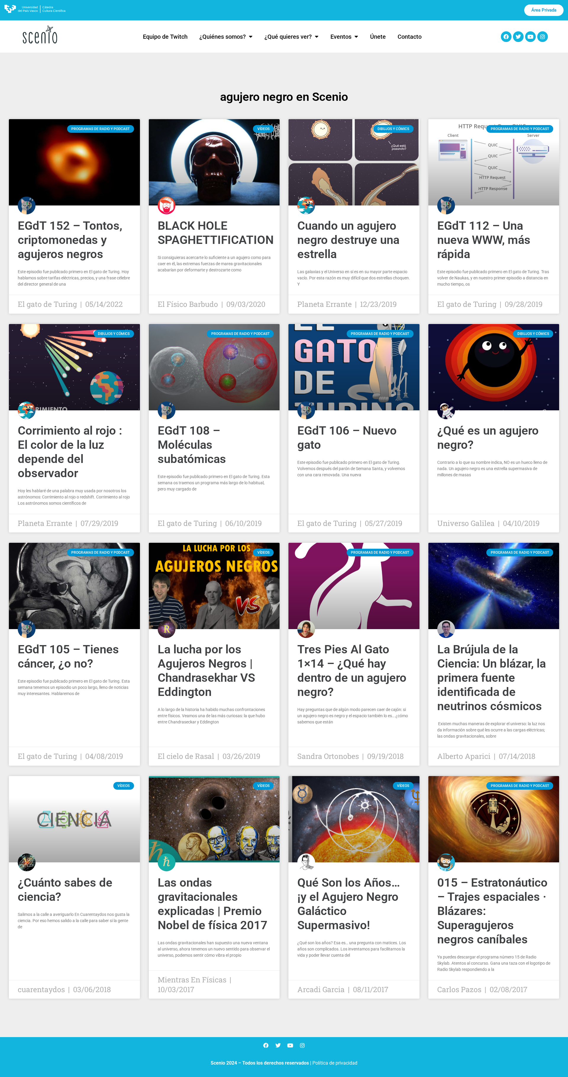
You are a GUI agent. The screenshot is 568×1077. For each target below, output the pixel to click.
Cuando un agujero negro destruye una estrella (348, 240)
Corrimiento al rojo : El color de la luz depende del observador (70, 452)
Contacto (410, 36)
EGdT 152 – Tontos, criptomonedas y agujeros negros (70, 240)
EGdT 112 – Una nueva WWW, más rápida (483, 240)
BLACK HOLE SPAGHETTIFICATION (216, 233)
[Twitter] (518, 36)
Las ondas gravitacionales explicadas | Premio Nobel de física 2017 (212, 904)
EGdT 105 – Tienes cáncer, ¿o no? (68, 656)
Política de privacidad (334, 1063)
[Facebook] (506, 36)
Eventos (340, 36)
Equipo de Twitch (165, 36)
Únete (378, 36)
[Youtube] (530, 36)
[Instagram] (542, 36)
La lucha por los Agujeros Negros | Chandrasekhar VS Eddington (206, 670)
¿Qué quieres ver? (288, 36)
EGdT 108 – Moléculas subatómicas (192, 445)
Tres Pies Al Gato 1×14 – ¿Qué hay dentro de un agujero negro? (351, 670)
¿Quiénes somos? (222, 36)
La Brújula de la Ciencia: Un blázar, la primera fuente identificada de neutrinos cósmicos (491, 677)
